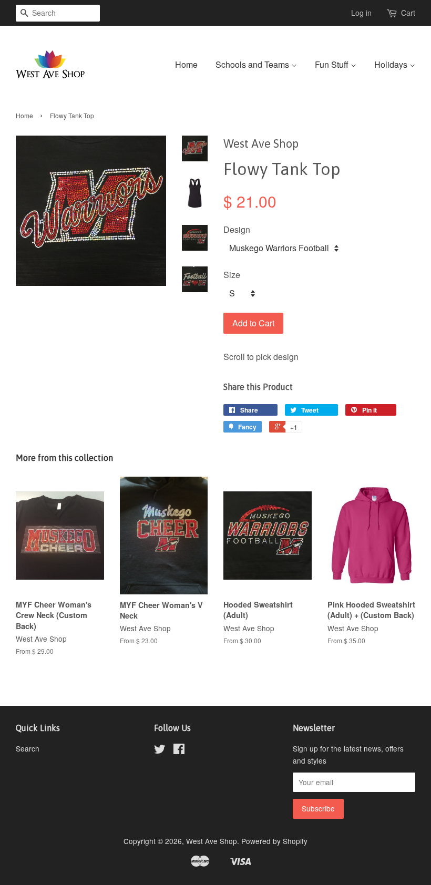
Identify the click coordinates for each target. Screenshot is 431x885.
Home (186, 64)
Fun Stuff (333, 64)
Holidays (391, 64)
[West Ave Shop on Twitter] (160, 750)
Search (27, 748)
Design (236, 229)
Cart (408, 12)
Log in (361, 12)
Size (231, 275)
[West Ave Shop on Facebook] (179, 750)
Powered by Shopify (274, 841)
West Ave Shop (211, 841)
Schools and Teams (253, 64)
